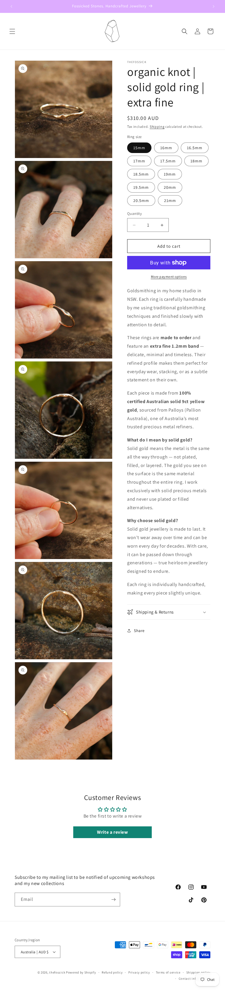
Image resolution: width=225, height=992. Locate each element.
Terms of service (168, 972)
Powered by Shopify (81, 972)
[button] (12, 31)
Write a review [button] (112, 832)
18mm (196, 161)
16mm (166, 147)
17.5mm (168, 161)
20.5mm (141, 200)
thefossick (57, 972)
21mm (170, 200)
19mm (170, 174)
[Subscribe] (113, 899)
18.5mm (141, 174)
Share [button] (139, 630)
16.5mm (194, 147)
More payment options (169, 276)
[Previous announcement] (11, 6)
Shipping (157, 126)
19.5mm (141, 187)
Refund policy (112, 972)
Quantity (134, 213)
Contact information (194, 978)
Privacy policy (139, 972)
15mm (139, 147)
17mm (139, 161)
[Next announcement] (213, 6)
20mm (170, 187)
